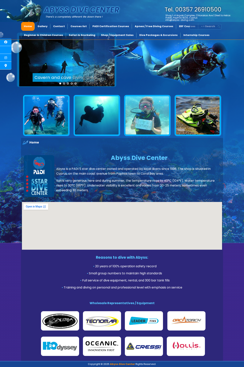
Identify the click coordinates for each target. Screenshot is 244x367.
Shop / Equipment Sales (117, 35)
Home (28, 26)
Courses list (79, 26)
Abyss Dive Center (81, 10)
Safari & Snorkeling (82, 35)
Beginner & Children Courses (43, 35)
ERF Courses (187, 26)
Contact (59, 26)
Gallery (42, 26)
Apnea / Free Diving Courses (154, 26)
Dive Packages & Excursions (158, 35)
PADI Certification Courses (110, 26)
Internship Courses (196, 35)
